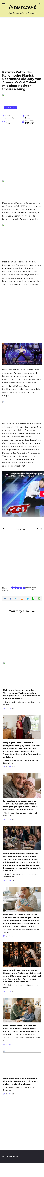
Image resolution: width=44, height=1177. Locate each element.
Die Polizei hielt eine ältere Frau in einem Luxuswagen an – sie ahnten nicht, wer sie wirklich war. (21, 1081)
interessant (22, 6)
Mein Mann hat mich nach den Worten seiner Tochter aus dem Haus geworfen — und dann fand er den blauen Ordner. (21, 694)
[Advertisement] (22, 45)
